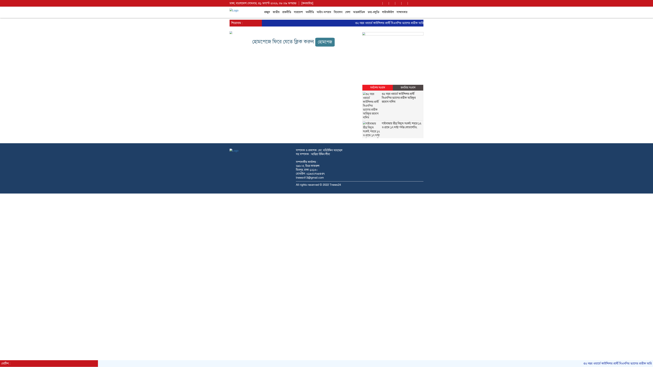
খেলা (347, 12)
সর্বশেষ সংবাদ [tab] (377, 88)
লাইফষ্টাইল (388, 12)
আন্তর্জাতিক (359, 12)
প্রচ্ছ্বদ (267, 12)
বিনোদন (338, 12)
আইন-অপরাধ (324, 12)
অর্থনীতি (310, 12)
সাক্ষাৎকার (402, 12)
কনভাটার (307, 3)
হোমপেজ (325, 42)
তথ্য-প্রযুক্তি (373, 12)
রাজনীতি (286, 12)
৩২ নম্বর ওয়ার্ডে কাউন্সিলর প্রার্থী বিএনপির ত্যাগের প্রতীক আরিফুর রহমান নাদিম (388, 23)
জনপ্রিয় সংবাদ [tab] (408, 88)
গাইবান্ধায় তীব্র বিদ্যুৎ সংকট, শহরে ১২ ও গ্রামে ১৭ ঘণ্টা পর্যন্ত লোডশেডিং (401, 125)
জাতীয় (276, 12)
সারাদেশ (298, 12)
